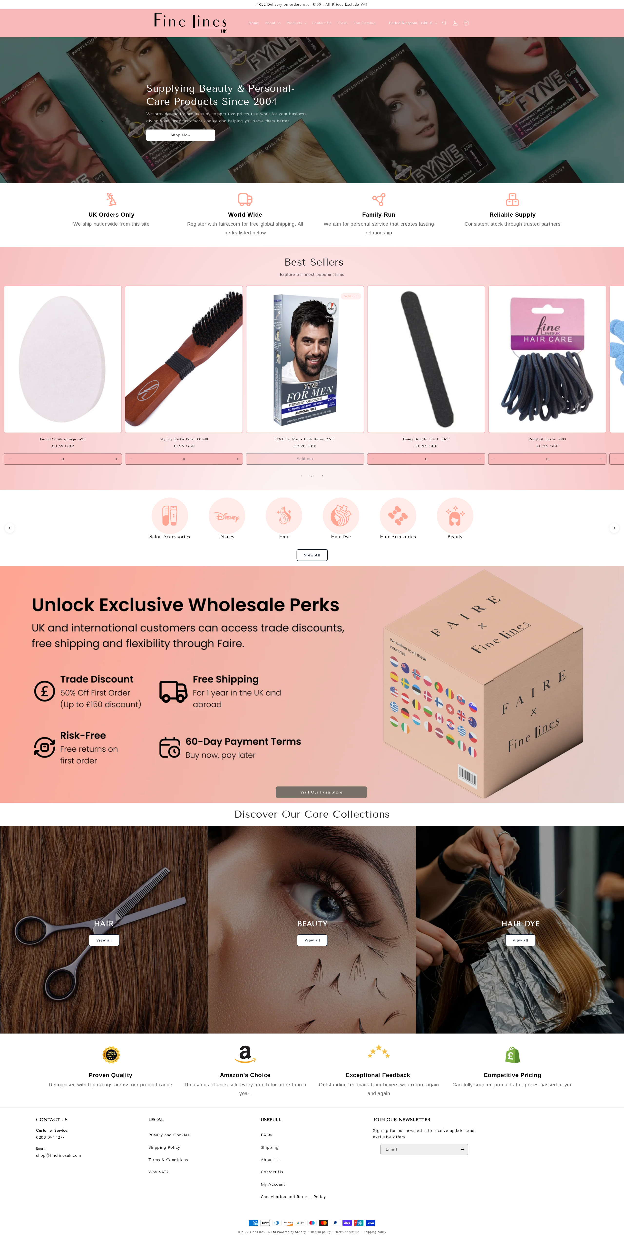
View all (104, 940)
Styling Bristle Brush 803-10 (184, 439)
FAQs (266, 1135)
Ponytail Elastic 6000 (547, 439)
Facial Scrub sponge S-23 (62, 439)
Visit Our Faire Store (321, 792)
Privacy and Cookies (169, 1135)
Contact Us (272, 1172)
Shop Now (181, 135)
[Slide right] (322, 476)
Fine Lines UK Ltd (263, 1232)
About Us (270, 1159)
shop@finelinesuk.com (58, 1155)
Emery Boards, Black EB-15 (426, 439)
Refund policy (321, 1232)
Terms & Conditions (168, 1159)
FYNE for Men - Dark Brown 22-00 (305, 439)
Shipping (270, 1147)
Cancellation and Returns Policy (293, 1196)
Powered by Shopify (291, 1232)
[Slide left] (301, 476)
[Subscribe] (462, 1149)
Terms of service (347, 1232)
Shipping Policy (164, 1147)
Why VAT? (158, 1172)
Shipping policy (375, 1232)
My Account (273, 1184)
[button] (296, 23)
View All (312, 555)
